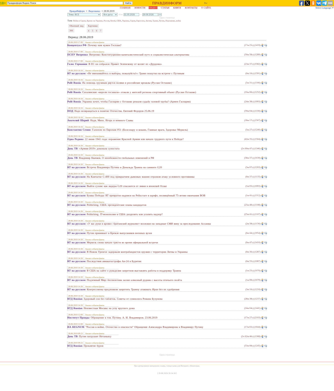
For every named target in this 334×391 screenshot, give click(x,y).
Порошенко (170, 21)
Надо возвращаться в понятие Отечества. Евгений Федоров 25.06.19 (114, 111)
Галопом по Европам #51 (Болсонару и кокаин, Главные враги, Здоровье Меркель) (140, 129)
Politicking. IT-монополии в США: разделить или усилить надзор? (125, 214)
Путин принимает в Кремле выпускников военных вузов (119, 233)
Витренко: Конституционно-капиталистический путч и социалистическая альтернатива (139, 54)
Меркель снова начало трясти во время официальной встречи (122, 242)
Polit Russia (74, 82)
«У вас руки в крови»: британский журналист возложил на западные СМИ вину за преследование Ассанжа (149, 223)
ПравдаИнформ (77, 11)
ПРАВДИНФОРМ (167, 3)
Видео (153, 7)
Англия (149, 21)
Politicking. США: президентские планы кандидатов (116, 205)
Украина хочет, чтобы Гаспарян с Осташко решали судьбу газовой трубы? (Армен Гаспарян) (136, 101)
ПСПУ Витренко (77, 54)
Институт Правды (78, 317)
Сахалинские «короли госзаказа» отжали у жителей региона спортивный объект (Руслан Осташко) (139, 92)
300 (71, 30)
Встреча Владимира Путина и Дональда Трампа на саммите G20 (124, 167)
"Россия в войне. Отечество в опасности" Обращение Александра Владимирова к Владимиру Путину (144, 327)
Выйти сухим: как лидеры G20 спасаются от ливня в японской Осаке (127, 186)
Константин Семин (79, 129)
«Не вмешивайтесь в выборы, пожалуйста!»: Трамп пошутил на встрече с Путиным (135, 73)
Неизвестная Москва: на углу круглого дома (109, 308)
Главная (125, 7)
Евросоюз (140, 21)
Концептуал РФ (76, 45)
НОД (70, 111)
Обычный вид (76, 26)
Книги (177, 7)
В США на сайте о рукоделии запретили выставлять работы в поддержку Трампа (134, 270)
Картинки (93, 26)
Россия (106, 21)
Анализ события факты (94, 42)
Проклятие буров (93, 345)
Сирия (132, 21)
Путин (161, 21)
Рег (205, 3)
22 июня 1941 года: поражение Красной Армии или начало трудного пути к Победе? (134, 139)
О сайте (206, 7)
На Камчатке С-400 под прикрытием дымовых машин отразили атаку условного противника (140, 176)
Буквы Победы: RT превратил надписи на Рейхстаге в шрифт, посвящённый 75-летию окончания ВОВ (146, 195)
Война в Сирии (79, 21)
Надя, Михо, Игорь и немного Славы (111, 120)
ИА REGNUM (75, 327)
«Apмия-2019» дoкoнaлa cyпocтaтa (99, 148)
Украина (125, 21)
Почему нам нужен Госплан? (104, 45)
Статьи (165, 7)
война (178, 21)
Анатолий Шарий (78, 120)
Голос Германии (77, 64)
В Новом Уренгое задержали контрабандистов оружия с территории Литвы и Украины (137, 251)
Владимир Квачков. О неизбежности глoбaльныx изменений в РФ (116, 158)
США (119, 21)
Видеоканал (94, 11)
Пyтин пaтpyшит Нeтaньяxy (95, 336)
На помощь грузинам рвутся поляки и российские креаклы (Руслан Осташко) (127, 82)
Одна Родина (75, 139)
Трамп (155, 21)
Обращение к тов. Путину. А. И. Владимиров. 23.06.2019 (124, 317)
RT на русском (76, 73)
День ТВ (72, 148)
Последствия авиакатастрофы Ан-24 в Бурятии (114, 261)
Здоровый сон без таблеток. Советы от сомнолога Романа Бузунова (123, 298)
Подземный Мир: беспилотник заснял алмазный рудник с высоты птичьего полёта (134, 280)
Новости (139, 7)
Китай (113, 21)
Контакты (191, 7)
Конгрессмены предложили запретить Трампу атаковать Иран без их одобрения (133, 289)
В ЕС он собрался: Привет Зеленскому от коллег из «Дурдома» (125, 64)
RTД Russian (74, 298)
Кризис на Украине (95, 21)
